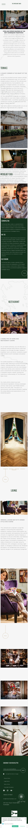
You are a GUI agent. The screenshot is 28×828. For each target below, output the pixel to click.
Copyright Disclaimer (9, 787)
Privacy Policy (7, 778)
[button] (14, 469)
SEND (23, 770)
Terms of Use (7, 784)
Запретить (22, 826)
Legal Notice (7, 781)
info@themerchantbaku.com (9, 798)
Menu (24, 273)
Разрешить (15, 826)
